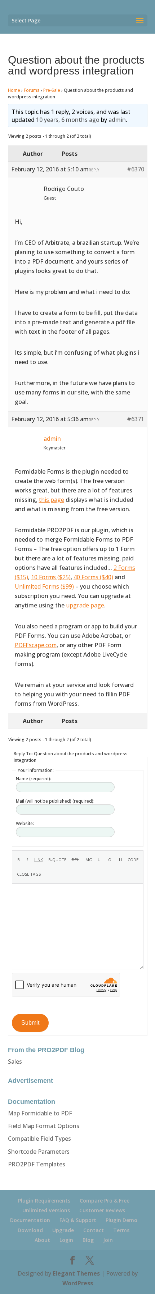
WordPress (77, 1283)
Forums (32, 90)
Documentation (30, 1220)
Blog (88, 1240)
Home (14, 90)
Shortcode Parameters (39, 1152)
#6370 (135, 169)
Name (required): (33, 779)
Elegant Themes (76, 1273)
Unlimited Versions (46, 1210)
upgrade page (85, 605)
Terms (121, 1230)
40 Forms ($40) (93, 577)
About (42, 1240)
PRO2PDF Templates (36, 1164)
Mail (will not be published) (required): (55, 801)
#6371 (135, 419)
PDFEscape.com (36, 645)
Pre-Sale (51, 90)
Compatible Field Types (39, 1139)
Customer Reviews (102, 1210)
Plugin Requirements (44, 1200)
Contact (93, 1230)
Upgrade (63, 1230)
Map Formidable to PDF (40, 1113)
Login (66, 1240)
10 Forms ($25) (51, 577)
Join (108, 1240)
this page (51, 500)
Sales (15, 1061)
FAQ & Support (77, 1220)
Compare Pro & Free (104, 1200)
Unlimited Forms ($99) (44, 586)
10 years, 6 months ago (67, 120)
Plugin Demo (121, 1220)
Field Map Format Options (43, 1126)
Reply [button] (94, 169)
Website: (25, 823)
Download (30, 1230)
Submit (30, 1023)
